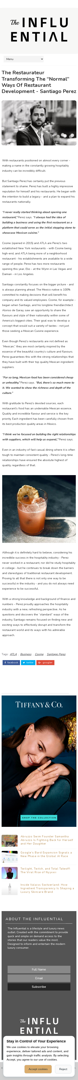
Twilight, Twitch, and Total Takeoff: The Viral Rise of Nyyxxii (46, 870)
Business (25, 654)
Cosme (39, 654)
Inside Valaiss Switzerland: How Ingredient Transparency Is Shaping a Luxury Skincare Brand (47, 888)
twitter (29, 662)
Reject (63, 1069)
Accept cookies (38, 1069)
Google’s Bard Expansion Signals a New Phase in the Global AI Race (46, 854)
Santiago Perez (56, 654)
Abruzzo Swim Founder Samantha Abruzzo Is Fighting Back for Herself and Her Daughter (47, 840)
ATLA (13, 654)
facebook (12, 662)
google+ (47, 662)
